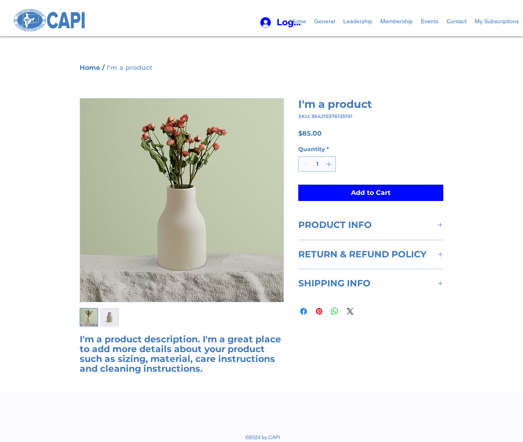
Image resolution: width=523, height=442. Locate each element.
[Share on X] (350, 311)
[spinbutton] (317, 164)
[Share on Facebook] (303, 311)
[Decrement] (304, 164)
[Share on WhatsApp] (335, 311)
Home (90, 67)
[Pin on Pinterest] (319, 311)
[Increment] (329, 164)
